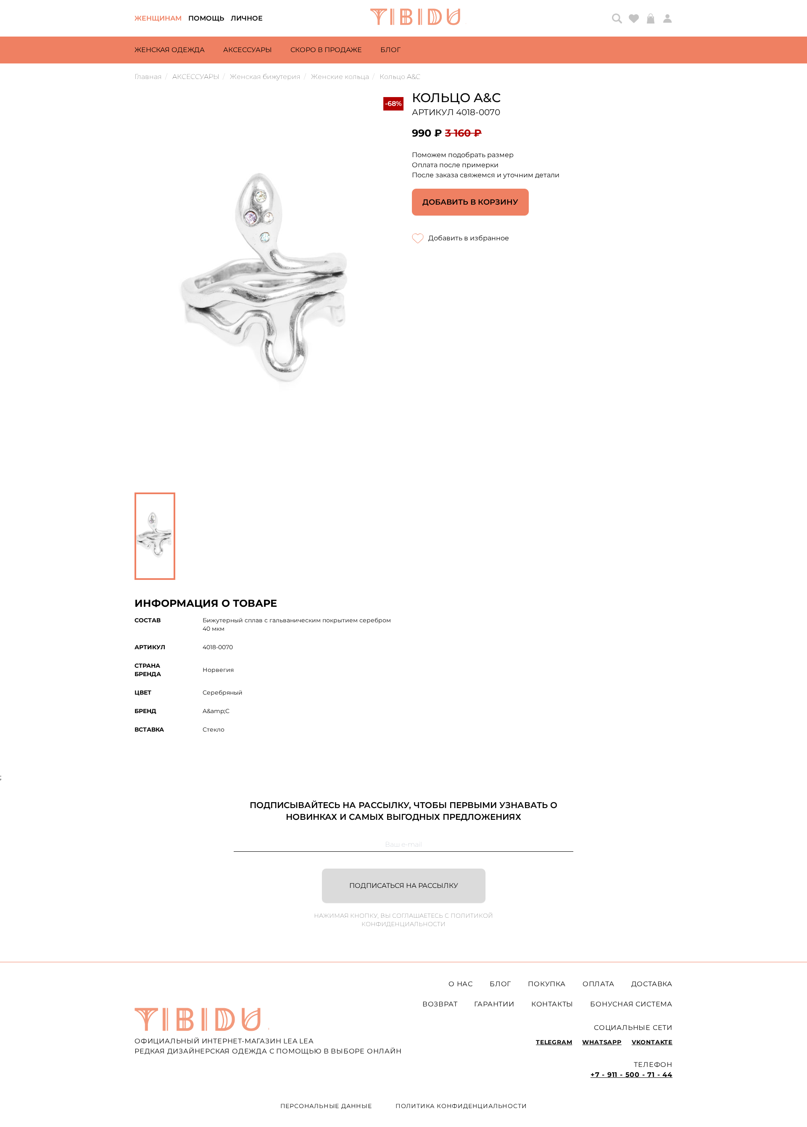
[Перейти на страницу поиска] (617, 18)
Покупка (547, 984)
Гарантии (494, 1004)
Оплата (598, 984)
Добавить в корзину (470, 202)
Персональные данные (326, 1106)
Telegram (554, 1042)
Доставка (651, 984)
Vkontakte (652, 1042)
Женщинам (158, 18)
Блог (390, 50)
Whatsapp (601, 1042)
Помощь (206, 18)
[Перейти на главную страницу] (418, 18)
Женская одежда (169, 50)
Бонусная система (631, 1004)
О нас (460, 984)
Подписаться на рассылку (403, 886)
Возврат (440, 1004)
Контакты (552, 1004)
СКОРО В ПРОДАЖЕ (326, 50)
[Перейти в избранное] (634, 18)
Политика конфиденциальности (461, 1106)
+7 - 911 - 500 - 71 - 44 (631, 1075)
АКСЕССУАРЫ (247, 50)
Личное (247, 18)
